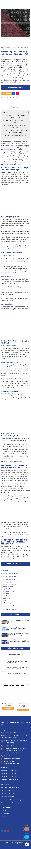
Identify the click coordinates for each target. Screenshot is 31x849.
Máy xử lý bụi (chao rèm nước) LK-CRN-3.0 (14, 582)
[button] (2, 3)
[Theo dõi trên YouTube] (8, 830)
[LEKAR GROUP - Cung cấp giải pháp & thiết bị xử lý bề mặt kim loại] (16, 3)
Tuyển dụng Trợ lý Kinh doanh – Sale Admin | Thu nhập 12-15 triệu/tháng (18, 627)
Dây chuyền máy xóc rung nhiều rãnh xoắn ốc (23, 705)
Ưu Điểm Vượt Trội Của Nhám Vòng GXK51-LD (15, 121)
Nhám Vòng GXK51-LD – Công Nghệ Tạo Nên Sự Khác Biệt (15, 116)
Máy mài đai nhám (8, 586)
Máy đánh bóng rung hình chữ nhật (8, 704)
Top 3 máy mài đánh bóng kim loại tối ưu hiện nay (19, 621)
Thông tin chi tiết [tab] (15, 107)
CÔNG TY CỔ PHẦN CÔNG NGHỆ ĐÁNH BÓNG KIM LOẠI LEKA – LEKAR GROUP (15, 136)
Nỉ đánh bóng (6, 593)
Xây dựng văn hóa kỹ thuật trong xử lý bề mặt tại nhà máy (19, 634)
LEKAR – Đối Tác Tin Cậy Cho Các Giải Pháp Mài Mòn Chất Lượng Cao (15, 131)
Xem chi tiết (8, 708)
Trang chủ (3, 47)
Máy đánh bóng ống (8, 591)
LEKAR (3, 474)
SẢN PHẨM (15, 98)
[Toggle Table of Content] (26, 112)
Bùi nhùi (5, 596)
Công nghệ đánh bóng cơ (13, 47)
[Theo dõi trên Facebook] (2, 830)
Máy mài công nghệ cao (9, 584)
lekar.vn (27, 559)
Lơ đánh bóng (6, 598)
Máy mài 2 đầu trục (8, 589)
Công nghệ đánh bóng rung (9, 573)
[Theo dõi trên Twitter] (5, 830)
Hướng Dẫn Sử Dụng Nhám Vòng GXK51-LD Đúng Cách (15, 126)
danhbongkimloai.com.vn (15, 559)
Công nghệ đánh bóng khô (9, 576)
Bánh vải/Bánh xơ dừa (9, 606)
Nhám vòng (9, 98)
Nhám (22, 47)
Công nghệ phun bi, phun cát (10, 609)
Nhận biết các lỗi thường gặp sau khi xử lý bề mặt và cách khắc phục (19, 640)
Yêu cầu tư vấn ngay (15, 87)
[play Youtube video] (15, 513)
